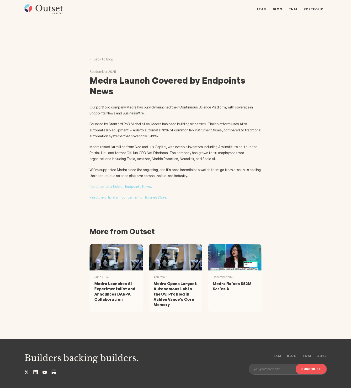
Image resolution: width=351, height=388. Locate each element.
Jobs (322, 356)
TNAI (293, 9)
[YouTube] (45, 372)
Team (261, 9)
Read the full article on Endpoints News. (121, 186)
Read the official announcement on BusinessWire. (128, 197)
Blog (277, 9)
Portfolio (314, 9)
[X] (26, 372)
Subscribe (311, 369)
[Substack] (54, 372)
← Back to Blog (101, 59)
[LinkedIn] (35, 372)
